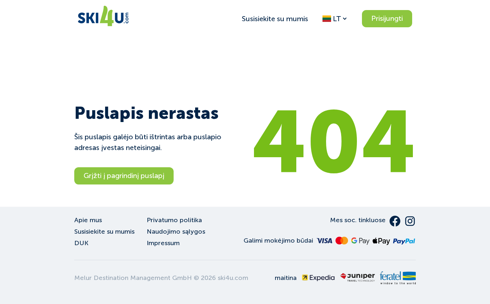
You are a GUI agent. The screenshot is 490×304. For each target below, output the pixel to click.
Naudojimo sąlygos (176, 231)
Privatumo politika (174, 220)
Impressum (163, 243)
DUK (81, 243)
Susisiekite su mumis (275, 19)
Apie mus (88, 220)
